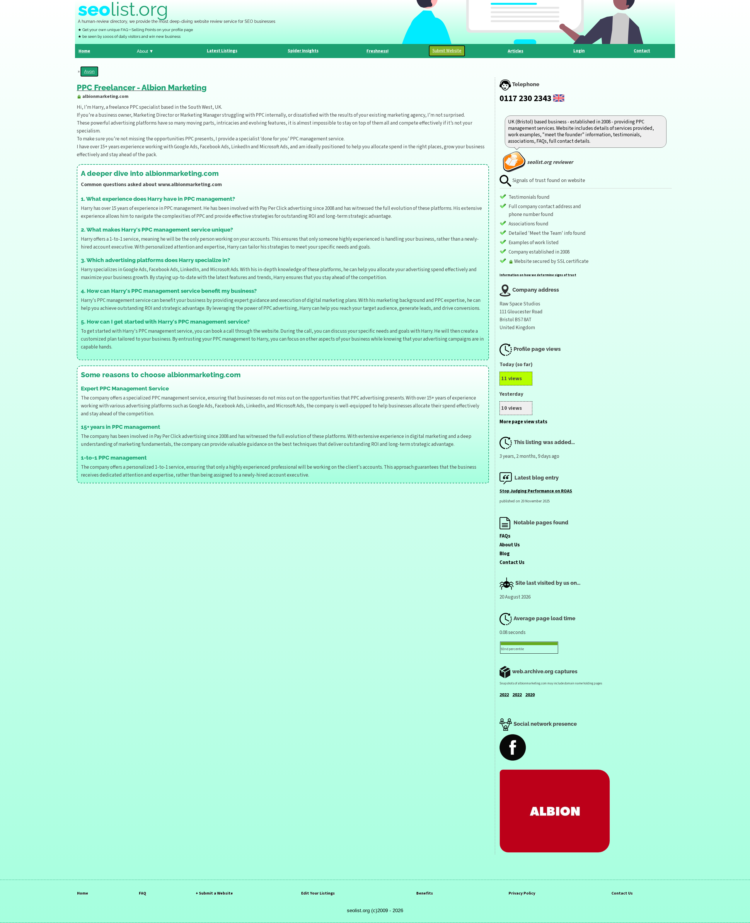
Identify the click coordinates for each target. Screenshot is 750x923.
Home (82, 893)
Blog (505, 553)
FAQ (142, 893)
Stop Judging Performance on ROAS (536, 491)
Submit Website (446, 51)
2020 (530, 694)
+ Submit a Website (214, 893)
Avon (89, 71)
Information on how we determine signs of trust (538, 275)
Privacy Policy (522, 893)
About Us (510, 544)
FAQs (505, 536)
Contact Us (512, 562)
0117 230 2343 (525, 98)
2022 (504, 694)
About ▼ (145, 51)
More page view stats (523, 421)
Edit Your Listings (318, 893)
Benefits (424, 893)
